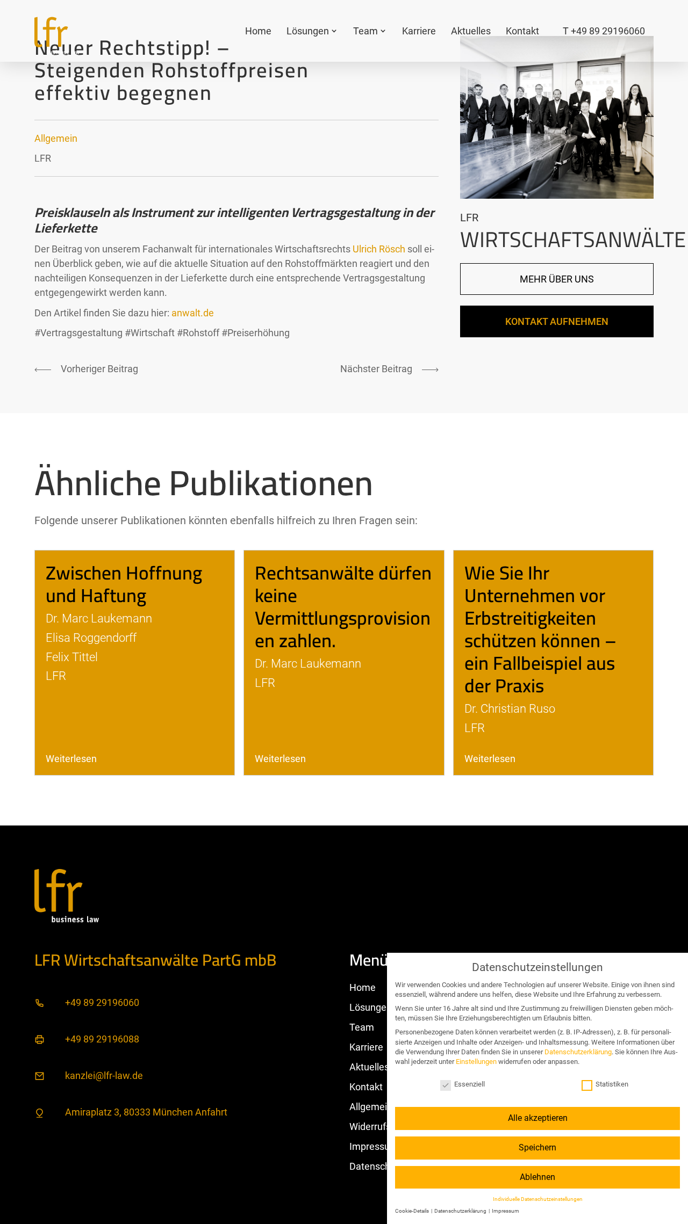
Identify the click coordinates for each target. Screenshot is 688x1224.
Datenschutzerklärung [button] (461, 1211)
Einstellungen (476, 1062)
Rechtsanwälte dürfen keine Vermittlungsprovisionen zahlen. (343, 606)
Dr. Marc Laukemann (99, 618)
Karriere (419, 31)
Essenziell (469, 1084)
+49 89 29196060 (102, 1002)
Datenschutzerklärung (578, 1052)
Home (258, 31)
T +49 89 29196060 (604, 31)
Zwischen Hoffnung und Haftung (124, 584)
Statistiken (612, 1084)
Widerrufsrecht (381, 1126)
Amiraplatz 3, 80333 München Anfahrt (146, 1112)
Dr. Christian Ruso (509, 708)
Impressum (373, 1146)
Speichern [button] (537, 1147)
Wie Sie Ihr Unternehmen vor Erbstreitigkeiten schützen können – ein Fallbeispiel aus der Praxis (540, 629)
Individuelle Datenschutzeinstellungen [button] (538, 1199)
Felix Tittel (72, 657)
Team (365, 31)
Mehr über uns (557, 279)
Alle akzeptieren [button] (538, 1118)
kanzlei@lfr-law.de (104, 1075)
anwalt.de (192, 312)
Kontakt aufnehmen (556, 321)
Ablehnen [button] (537, 1177)
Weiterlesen (71, 758)
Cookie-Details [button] (412, 1211)
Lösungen (307, 31)
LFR (42, 158)
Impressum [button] (505, 1211)
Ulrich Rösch (379, 249)
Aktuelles (471, 31)
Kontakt (522, 31)
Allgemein (55, 138)
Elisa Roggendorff (91, 637)
